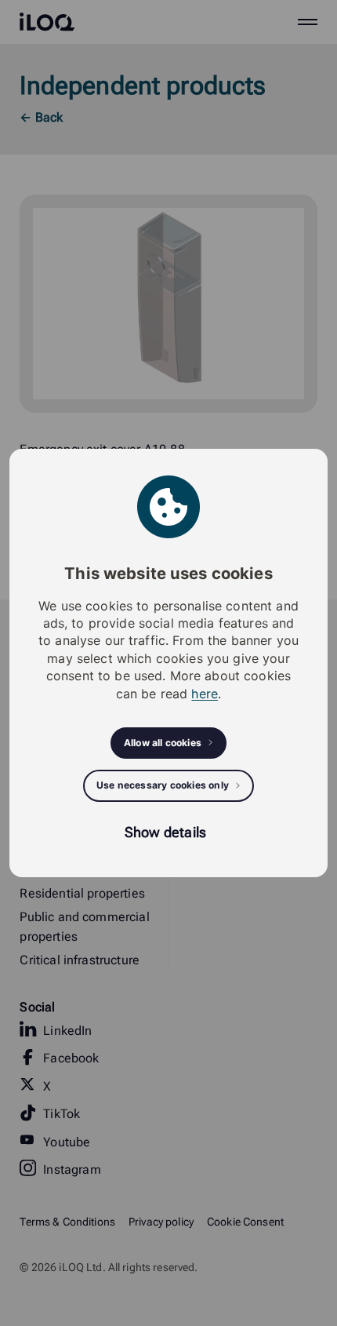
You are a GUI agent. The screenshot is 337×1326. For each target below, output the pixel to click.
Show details (165, 832)
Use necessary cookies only (162, 785)
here (204, 693)
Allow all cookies (162, 743)
